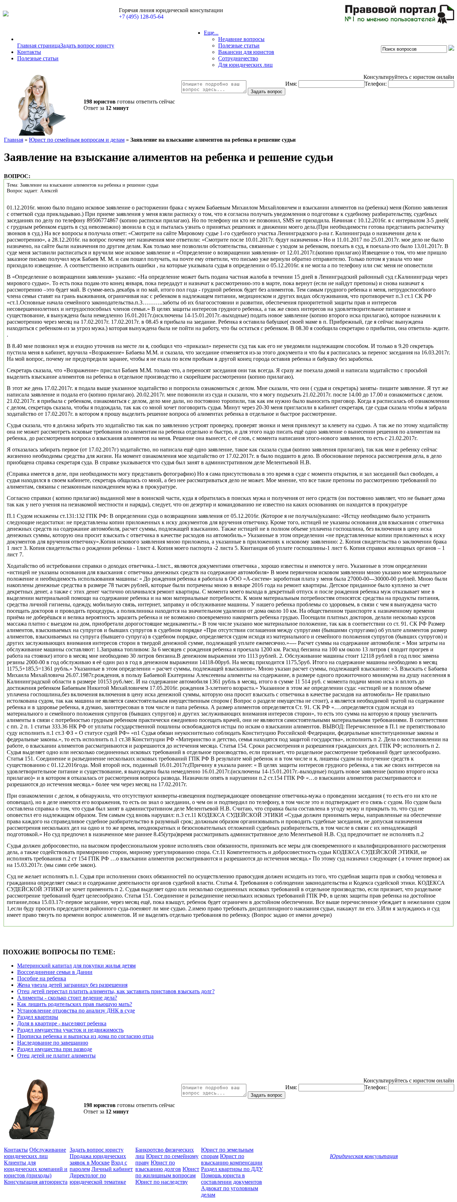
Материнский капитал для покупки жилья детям (76, 966)
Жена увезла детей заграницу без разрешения (72, 985)
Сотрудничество (238, 58)
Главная (13, 140)
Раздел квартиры (37, 1017)
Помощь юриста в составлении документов (231, 1178)
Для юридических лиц (245, 65)
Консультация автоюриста (35, 1182)
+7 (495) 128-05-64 (141, 17)
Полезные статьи (38, 58)
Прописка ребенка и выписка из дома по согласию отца (85, 1036)
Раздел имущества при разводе (54, 1049)
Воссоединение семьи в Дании (54, 972)
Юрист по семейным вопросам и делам (77, 140)
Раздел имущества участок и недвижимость (70, 1030)
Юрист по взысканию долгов (158, 1166)
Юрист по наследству (161, 1182)
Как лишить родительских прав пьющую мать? (74, 1004)
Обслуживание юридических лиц (35, 1153)
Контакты (29, 52)
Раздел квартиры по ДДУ (232, 1169)
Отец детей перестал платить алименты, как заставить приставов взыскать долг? (116, 991)
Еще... (211, 33)
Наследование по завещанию (52, 1043)
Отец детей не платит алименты (56, 1055)
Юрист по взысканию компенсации (231, 1159)
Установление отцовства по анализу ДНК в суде (76, 1010)
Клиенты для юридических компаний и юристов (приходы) (35, 1169)
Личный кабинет (112, 1169)
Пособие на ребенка (41, 978)
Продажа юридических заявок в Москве (98, 1159)
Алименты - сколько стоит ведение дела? (67, 998)
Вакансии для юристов (246, 52)
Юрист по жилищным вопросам (167, 1172)
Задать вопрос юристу (87, 45)
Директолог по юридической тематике (98, 1178)
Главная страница (38, 45)
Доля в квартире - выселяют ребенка (61, 1023)
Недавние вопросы (241, 39)
